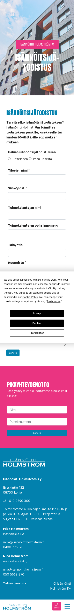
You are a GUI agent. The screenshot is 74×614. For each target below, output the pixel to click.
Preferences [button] (53, 301)
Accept (37, 313)
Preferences (37, 333)
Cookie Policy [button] (30, 297)
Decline (36, 323)
